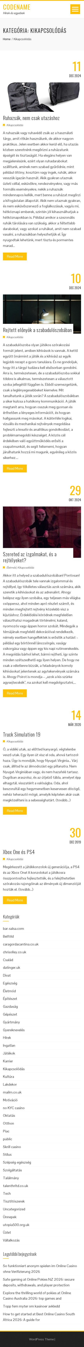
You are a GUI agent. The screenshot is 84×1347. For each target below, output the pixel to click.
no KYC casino (14, 1108)
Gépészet (10, 1014)
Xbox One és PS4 (19, 852)
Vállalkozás (11, 1240)
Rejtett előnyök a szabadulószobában (37, 330)
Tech (7, 1193)
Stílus (7, 1154)
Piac (6, 1131)
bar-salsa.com (13, 928)
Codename (16, 6)
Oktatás (9, 1115)
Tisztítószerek (14, 1201)
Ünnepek (9, 1217)
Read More (15, 256)
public (7, 1139)
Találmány (11, 1178)
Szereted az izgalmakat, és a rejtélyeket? (30, 557)
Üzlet (7, 1232)
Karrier (8, 1061)
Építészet (10, 998)
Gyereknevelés (14, 1030)
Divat (7, 975)
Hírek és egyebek (14, 13)
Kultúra (8, 1076)
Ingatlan (9, 1045)
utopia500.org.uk (16, 1224)
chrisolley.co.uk (14, 952)
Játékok (9, 1053)
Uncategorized (14, 1209)
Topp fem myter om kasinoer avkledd (31, 1306)
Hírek (7, 1037)
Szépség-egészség (17, 1162)
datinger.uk (11, 967)
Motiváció (10, 1100)
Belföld (8, 936)
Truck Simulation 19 (22, 734)
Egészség (10, 983)
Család (8, 960)
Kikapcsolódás (14, 125)
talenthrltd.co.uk (15, 1186)
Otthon (8, 1123)
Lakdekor (10, 1084)
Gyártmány (11, 1022)
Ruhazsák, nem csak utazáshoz (31, 118)
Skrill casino (12, 1147)
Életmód (11, 567)
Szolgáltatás (12, 1170)
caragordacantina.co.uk (20, 944)
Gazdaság (10, 1006)
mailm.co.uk (12, 1092)
